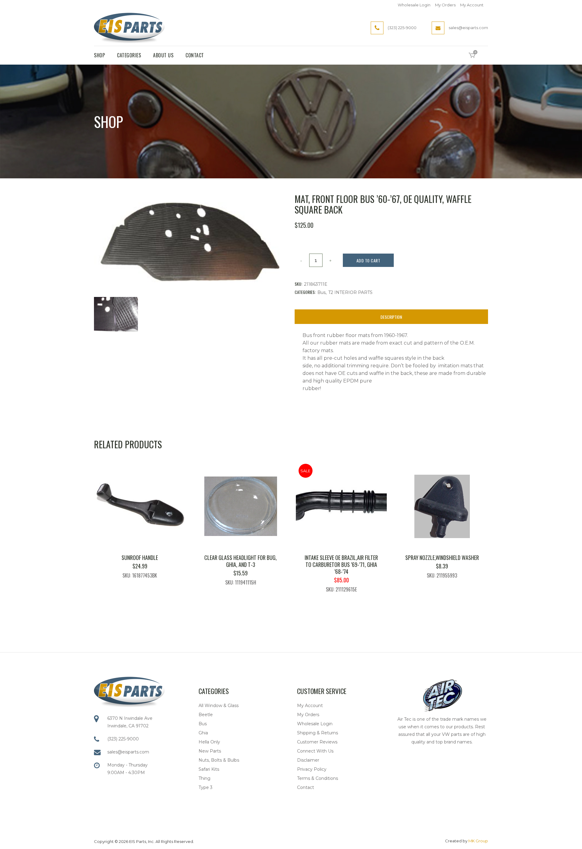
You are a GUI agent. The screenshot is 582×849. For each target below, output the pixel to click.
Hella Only (209, 742)
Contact (305, 787)
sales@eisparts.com (128, 752)
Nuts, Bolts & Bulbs (219, 760)
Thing (204, 778)
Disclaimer (308, 760)
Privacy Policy (311, 769)
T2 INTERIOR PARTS (350, 292)
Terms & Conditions (317, 778)
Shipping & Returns (317, 733)
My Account (471, 4)
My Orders (445, 4)
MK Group (478, 840)
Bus (321, 292)
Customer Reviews (317, 742)
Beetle (206, 714)
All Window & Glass (219, 705)
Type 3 (205, 787)
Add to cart (368, 260)
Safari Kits (209, 769)
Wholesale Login (414, 4)
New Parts (210, 751)
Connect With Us (315, 751)
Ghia (203, 733)
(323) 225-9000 (123, 739)
